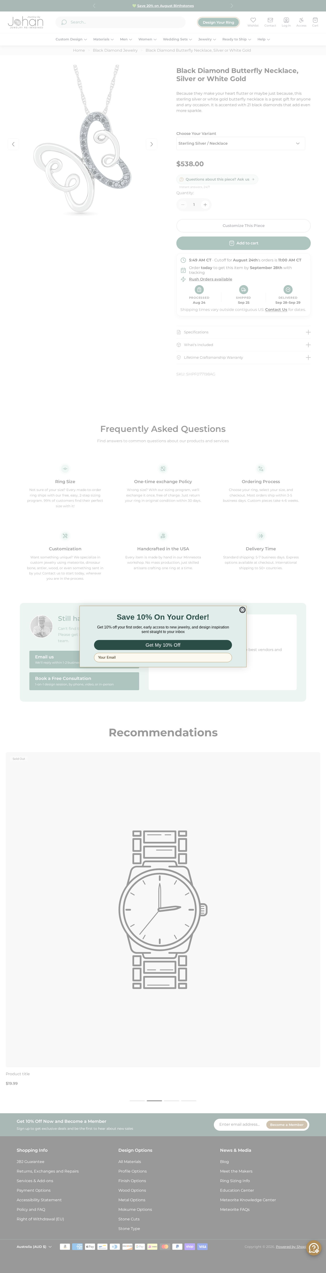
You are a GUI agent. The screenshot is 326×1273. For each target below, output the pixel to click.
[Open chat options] (313, 1248)
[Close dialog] (242, 610)
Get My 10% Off (163, 645)
